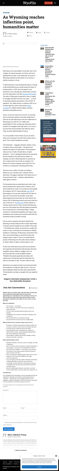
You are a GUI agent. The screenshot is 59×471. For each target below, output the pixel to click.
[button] (56, 456)
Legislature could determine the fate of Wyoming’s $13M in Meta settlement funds (50, 98)
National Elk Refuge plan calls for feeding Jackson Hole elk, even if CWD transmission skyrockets (50, 54)
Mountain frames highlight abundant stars (50, 112)
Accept (39, 467)
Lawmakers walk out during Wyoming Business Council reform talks (50, 71)
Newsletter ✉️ (48, 3)
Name (5, 408)
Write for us (17, 462)
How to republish (7, 463)
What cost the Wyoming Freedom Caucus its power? (50, 84)
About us (5, 462)
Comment (6, 390)
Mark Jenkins (13, 33)
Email (23, 408)
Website (5, 415)
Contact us (15, 463)
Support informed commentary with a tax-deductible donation (20, 280)
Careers (11, 462)
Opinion (6, 13)
